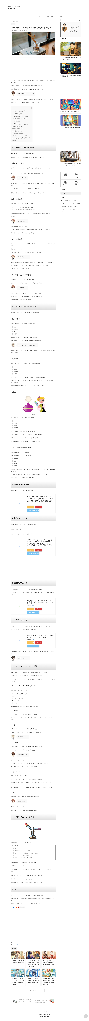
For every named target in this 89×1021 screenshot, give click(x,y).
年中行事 (70, 206)
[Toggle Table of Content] (29, 108)
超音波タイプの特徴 (19, 111)
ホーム (27, 16)
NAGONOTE (12, 8)
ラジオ (73, 203)
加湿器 (78, 203)
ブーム (68, 203)
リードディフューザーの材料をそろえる (23, 137)
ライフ (39, 16)
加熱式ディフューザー (18, 131)
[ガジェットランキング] (21, 907)
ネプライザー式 (18, 130)
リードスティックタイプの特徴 (21, 116)
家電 (61, 16)
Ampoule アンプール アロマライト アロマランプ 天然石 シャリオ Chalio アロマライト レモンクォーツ (40, 602)
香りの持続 (17, 121)
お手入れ (17, 123)
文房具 (75, 206)
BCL (62, 200)
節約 (74, 209)
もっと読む (34, 990)
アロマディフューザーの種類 (19, 110)
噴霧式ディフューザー (18, 128)
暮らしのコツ (15, 944)
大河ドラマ (63, 206)
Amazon (31, 507)
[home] (69, 34)
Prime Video (67, 200)
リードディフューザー (18, 133)
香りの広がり (17, 120)
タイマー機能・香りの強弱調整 (21, 124)
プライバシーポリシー (38, 1011)
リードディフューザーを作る (19, 138)
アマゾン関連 (50, 16)
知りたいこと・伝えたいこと (44, 1014)
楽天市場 (39, 507)
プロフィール (52, 1011)
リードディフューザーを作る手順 (20, 135)
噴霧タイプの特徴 (18, 113)
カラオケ (63, 203)
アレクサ (74, 200)
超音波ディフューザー (18, 126)
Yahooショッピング (33, 510)
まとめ (14, 140)
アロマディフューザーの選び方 (20, 118)
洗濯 (70, 209)
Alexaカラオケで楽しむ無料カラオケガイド (70, 111)
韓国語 (69, 211)
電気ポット (63, 211)
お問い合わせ (46, 1011)
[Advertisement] (33, 68)
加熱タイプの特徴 (18, 114)
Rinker (32, 503)
